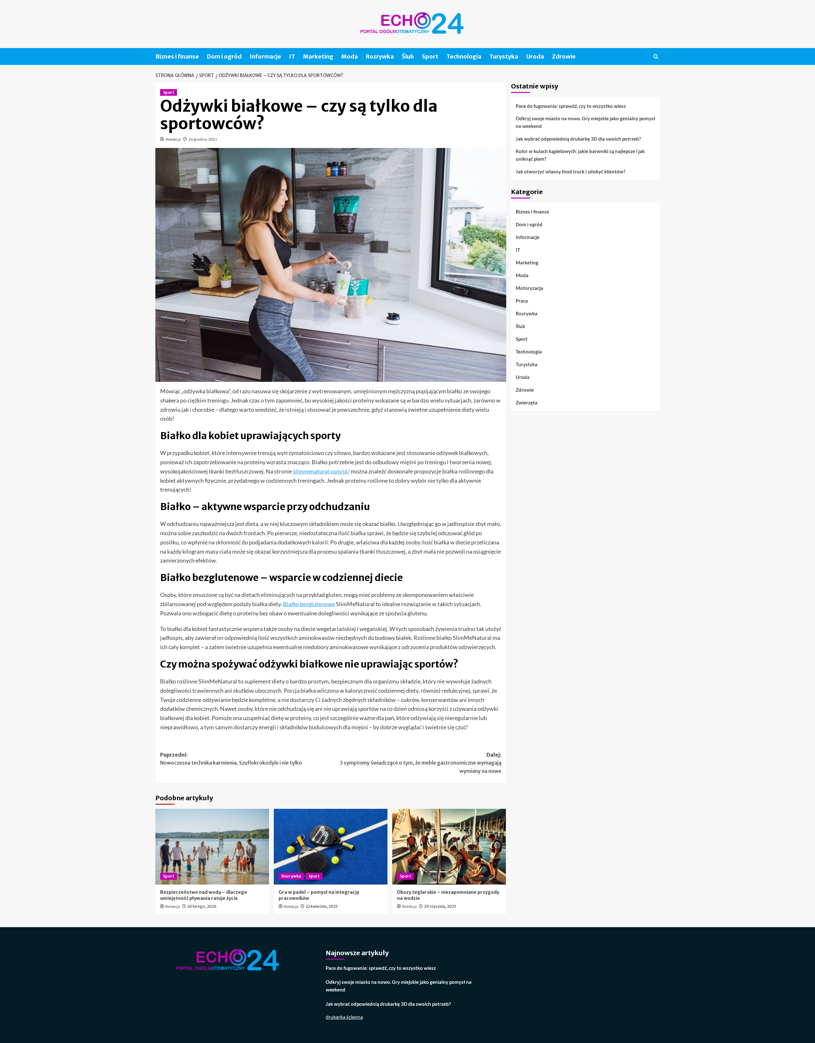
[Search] (656, 56)
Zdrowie (564, 56)
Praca (522, 300)
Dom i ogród (224, 56)
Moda (349, 56)
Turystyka (503, 56)
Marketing (318, 56)
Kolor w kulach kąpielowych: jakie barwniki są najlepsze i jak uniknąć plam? (580, 155)
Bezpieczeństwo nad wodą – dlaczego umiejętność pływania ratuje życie (203, 895)
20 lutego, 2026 (201, 906)
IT (292, 56)
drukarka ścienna (344, 1017)
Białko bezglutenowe (309, 603)
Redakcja (173, 139)
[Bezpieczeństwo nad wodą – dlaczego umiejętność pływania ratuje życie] (212, 847)
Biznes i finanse (177, 56)
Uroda (535, 56)
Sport (430, 56)
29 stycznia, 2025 (440, 906)
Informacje (265, 56)
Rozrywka (380, 56)
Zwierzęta (526, 402)
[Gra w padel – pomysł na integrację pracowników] (330, 847)
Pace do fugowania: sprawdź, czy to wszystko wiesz (571, 106)
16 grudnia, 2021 (202, 139)
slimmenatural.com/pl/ (321, 471)
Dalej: (420, 763)
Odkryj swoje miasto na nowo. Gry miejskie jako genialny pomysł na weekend (585, 122)
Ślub (408, 56)
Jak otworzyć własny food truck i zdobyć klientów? (570, 171)
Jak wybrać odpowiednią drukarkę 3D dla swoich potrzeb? (578, 139)
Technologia (463, 56)
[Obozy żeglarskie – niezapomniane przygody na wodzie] (449, 847)
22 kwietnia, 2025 (322, 906)
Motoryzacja (529, 287)
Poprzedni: (231, 759)
